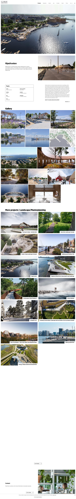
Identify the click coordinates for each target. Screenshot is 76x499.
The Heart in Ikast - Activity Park (29, 232)
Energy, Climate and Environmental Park (28, 364)
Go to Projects (37, 463)
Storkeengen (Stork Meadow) (30, 298)
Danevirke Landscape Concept (67, 232)
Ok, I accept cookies (38, 497)
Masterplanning (38, 210)
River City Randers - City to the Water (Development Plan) (24, 342)
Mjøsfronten (34, 276)
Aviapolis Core (33, 320)
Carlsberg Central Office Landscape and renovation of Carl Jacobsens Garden (57, 320)
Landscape (25, 210)
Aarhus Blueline (70, 298)
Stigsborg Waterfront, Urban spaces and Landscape (62, 276)
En (70, 3)
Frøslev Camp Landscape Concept (29, 254)
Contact (7, 483)
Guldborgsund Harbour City (68, 254)
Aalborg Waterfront (69, 342)
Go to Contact (29, 492)
